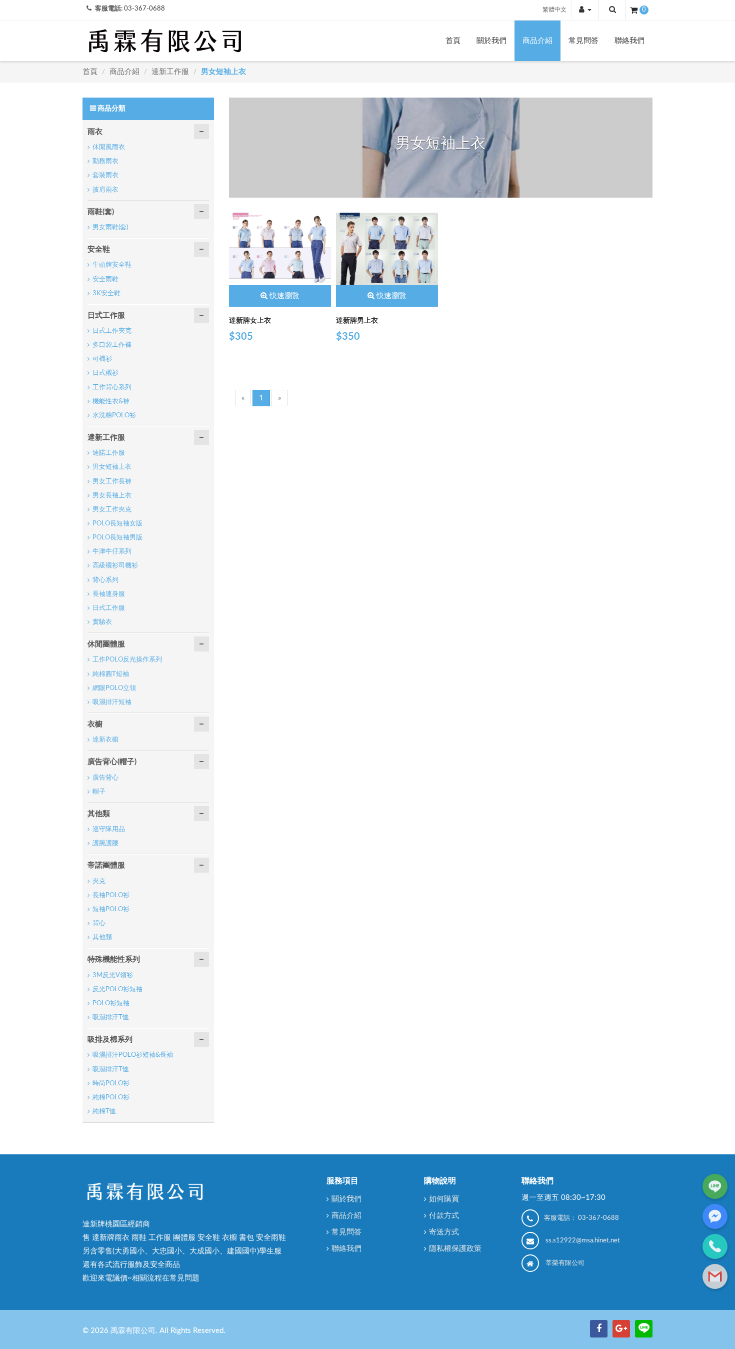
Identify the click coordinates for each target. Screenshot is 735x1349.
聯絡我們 (629, 41)
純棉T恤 (104, 1111)
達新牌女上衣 (250, 320)
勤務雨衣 (105, 161)
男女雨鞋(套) (110, 227)
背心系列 (105, 580)
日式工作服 (106, 315)
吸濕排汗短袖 (112, 702)
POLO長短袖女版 (117, 523)
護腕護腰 (105, 843)
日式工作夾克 (112, 331)
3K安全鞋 (106, 293)
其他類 (99, 814)
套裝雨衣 (105, 175)
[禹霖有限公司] (165, 40)
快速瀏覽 (285, 296)
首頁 (453, 41)
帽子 (99, 792)
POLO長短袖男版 (117, 537)
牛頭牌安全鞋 (112, 265)
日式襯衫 (105, 373)
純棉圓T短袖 (110, 674)
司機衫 (102, 359)
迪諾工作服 (108, 453)
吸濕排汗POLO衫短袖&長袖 (132, 1055)
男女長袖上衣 (112, 495)
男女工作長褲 (112, 481)
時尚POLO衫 (111, 1083)
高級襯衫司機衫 (115, 565)
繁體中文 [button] (554, 10)
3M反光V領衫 (112, 975)
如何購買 (444, 1199)
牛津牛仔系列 (112, 551)
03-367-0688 (144, 9)
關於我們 (491, 41)
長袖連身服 (108, 594)
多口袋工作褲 (112, 345)
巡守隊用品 (108, 829)
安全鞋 (99, 249)
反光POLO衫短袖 (117, 989)
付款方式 (444, 1215)
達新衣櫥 (105, 740)
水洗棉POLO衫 (114, 415)
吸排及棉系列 (110, 1039)
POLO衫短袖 (111, 1003)
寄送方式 (444, 1232)
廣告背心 (105, 778)
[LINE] (643, 1328)
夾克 (99, 881)
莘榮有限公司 (565, 1263)
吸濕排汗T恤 (110, 1017)
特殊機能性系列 (114, 959)
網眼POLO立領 (114, 688)
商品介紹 (537, 41)
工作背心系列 (112, 387)
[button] (585, 10)
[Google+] (621, 1328)
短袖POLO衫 (111, 909)
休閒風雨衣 (108, 147)
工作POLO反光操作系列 (127, 659)
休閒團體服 (106, 644)
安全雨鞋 (105, 279)
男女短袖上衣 (223, 72)
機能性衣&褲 (111, 401)
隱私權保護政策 (455, 1248)
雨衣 (95, 132)
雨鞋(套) (101, 212)
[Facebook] (599, 1328)
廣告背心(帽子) (112, 762)
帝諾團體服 (106, 865)
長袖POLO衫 (111, 895)
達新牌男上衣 (357, 320)
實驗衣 (102, 622)
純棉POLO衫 (111, 1097)
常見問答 (583, 41)
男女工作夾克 (112, 509)
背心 (99, 923)
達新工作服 (171, 72)
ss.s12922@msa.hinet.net (583, 1240)
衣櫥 (95, 724)
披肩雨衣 (105, 190)
